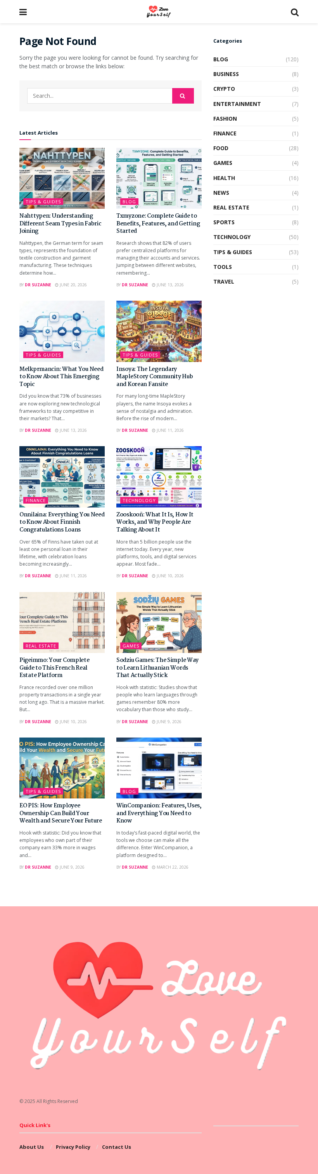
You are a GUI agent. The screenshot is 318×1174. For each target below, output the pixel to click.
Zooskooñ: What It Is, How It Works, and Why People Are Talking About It (155, 522)
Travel (223, 281)
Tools (222, 266)
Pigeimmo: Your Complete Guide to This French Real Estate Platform (54, 668)
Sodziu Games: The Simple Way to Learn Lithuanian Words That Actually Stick (157, 668)
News (221, 192)
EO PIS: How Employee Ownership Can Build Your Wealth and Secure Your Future (60, 813)
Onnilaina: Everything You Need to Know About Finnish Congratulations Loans (62, 522)
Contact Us (116, 1146)
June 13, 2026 (170, 284)
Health (224, 178)
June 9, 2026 (168, 721)
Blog (129, 201)
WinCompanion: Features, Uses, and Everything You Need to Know (159, 813)
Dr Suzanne (38, 284)
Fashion (225, 118)
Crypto (224, 88)
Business (226, 74)
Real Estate (41, 646)
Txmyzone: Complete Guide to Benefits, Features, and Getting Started (158, 223)
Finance (36, 500)
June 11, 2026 (170, 430)
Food (220, 148)
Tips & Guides (43, 201)
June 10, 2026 (170, 575)
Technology (139, 500)
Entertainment (237, 103)
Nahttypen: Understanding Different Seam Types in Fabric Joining (60, 223)
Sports (224, 222)
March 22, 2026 (172, 867)
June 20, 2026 (73, 284)
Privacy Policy (73, 1146)
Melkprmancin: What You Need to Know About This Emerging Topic (61, 377)
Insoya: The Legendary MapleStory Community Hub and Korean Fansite (154, 377)
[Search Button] (183, 96)
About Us (31, 1146)
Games (131, 646)
